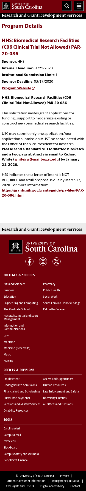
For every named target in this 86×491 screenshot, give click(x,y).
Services (42, 15)
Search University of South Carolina (67, 6)
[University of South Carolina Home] (21, 5)
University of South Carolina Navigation (79, 6)
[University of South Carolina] (43, 247)
